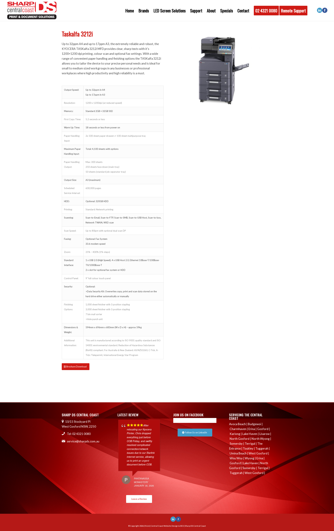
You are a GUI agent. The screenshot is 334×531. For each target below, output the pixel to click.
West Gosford (258, 453)
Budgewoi (254, 424)
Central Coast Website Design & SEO (167, 526)
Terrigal (250, 443)
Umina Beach (238, 453)
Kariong (235, 434)
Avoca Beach (237, 424)
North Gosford (239, 438)
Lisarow (264, 434)
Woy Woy (236, 458)
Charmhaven (238, 429)
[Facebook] (324, 10)
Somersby (236, 443)
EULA (147, 526)
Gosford (262, 429)
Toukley (248, 448)
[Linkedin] (319, 10)
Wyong (249, 458)
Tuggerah (261, 448)
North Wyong (261, 438)
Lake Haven (249, 434)
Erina (251, 429)
